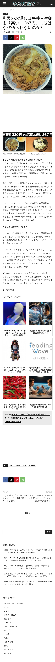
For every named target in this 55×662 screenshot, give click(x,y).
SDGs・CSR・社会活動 (13, 603)
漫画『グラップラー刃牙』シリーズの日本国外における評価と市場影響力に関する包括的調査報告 (28, 551)
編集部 (8, 32)
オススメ (7, 611)
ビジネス (7, 618)
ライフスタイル (10, 626)
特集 (6, 645)
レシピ (6, 630)
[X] (11, 37)
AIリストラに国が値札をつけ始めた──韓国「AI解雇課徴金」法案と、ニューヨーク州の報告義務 (26, 567)
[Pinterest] (16, 37)
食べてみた (8, 653)
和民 (24, 465)
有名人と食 (8, 642)
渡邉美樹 (32, 465)
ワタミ (11, 465)
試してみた (8, 649)
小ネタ (12, 10)
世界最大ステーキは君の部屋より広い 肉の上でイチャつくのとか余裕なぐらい (40, 498)
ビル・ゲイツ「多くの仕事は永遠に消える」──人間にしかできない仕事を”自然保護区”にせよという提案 (27, 559)
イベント (7, 607)
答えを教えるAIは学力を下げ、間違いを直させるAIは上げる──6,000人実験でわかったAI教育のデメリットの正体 (28, 575)
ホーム (5, 10)
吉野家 (18, 465)
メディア (7, 622)
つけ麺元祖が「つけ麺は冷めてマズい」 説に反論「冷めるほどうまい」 (15, 498)
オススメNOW (10, 615)
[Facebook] (5, 37)
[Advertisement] (27, 113)
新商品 (6, 638)
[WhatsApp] (22, 37)
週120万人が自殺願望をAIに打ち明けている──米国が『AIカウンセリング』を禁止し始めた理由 (28, 582)
